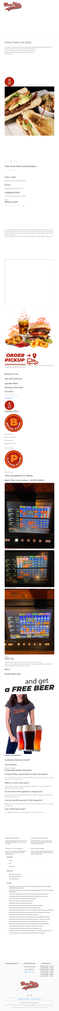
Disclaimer (20, 999)
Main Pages (11, 866)
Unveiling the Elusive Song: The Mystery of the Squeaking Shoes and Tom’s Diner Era (28, 921)
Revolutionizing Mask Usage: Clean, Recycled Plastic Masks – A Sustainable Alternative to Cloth (30, 930)
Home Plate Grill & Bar (14, 879)
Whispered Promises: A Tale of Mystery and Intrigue (20, 903)
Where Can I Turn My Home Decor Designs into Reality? (21, 901)
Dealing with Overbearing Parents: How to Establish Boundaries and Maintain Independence (29, 917)
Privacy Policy (27, 999)
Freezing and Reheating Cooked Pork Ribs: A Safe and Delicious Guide (25, 907)
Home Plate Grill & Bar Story (15, 874)
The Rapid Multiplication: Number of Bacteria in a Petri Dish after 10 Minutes (26, 926)
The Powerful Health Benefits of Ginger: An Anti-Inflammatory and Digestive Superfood (29, 894)
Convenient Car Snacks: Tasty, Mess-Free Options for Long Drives (23, 914)
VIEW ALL (7, 199)
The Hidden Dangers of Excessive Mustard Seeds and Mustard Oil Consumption (27, 933)
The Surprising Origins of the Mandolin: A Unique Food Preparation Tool (25, 928)
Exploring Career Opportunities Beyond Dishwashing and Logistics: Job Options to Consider (29, 919)
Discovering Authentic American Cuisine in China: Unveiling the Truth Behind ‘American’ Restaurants (31, 910)
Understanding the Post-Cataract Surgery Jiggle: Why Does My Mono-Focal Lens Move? (28, 896)
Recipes (11, 860)
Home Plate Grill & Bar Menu (15, 876)
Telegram (46, 1007)
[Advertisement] (29, 24)
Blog (10, 863)
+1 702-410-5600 (30, 972)
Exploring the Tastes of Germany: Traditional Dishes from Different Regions (26, 905)
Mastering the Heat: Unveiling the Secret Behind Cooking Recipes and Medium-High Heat (29, 923)
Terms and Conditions (36, 999)
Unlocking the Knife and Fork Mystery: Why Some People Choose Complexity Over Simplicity (29, 912)
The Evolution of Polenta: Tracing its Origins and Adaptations (22, 898)
